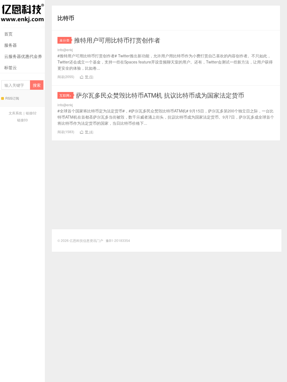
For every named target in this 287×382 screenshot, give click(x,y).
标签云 (10, 67)
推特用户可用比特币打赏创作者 (117, 40)
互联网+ (65, 95)
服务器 (10, 45)
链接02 (31, 112)
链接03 (22, 119)
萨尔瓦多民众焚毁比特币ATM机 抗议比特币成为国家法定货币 (160, 95)
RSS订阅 (12, 98)
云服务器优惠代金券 (23, 56)
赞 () (86, 76)
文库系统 (15, 112)
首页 (8, 34)
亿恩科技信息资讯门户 (22, 14)
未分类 (64, 40)
